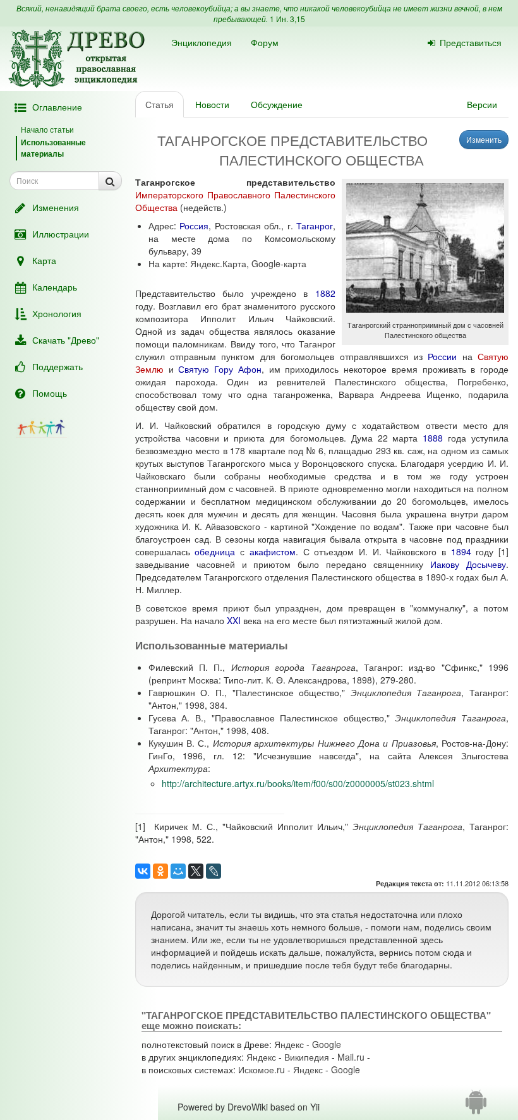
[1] (503, 551)
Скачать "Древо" (65, 340)
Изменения (55, 207)
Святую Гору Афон (220, 369)
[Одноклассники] (160, 871)
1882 (325, 293)
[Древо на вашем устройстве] (476, 1106)
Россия (193, 225)
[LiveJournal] (213, 871)
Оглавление (57, 106)
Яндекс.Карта (218, 263)
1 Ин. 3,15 (287, 18)
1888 (433, 437)
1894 (461, 551)
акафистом (273, 551)
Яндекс (289, 1044)
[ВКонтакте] (142, 871)
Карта (44, 260)
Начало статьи (47, 129)
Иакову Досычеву (468, 564)
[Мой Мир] (178, 871)
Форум (265, 42)
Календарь (54, 286)
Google (326, 1044)
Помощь (49, 393)
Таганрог (314, 225)
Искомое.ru (261, 1069)
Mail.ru (350, 1057)
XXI (234, 620)
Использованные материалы (53, 147)
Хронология (56, 313)
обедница (215, 551)
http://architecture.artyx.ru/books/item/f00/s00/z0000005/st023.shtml (298, 783)
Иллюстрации (60, 233)
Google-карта (278, 263)
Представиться (471, 42)
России (442, 356)
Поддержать (57, 366)
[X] (195, 871)
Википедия (306, 1057)
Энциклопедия (201, 42)
